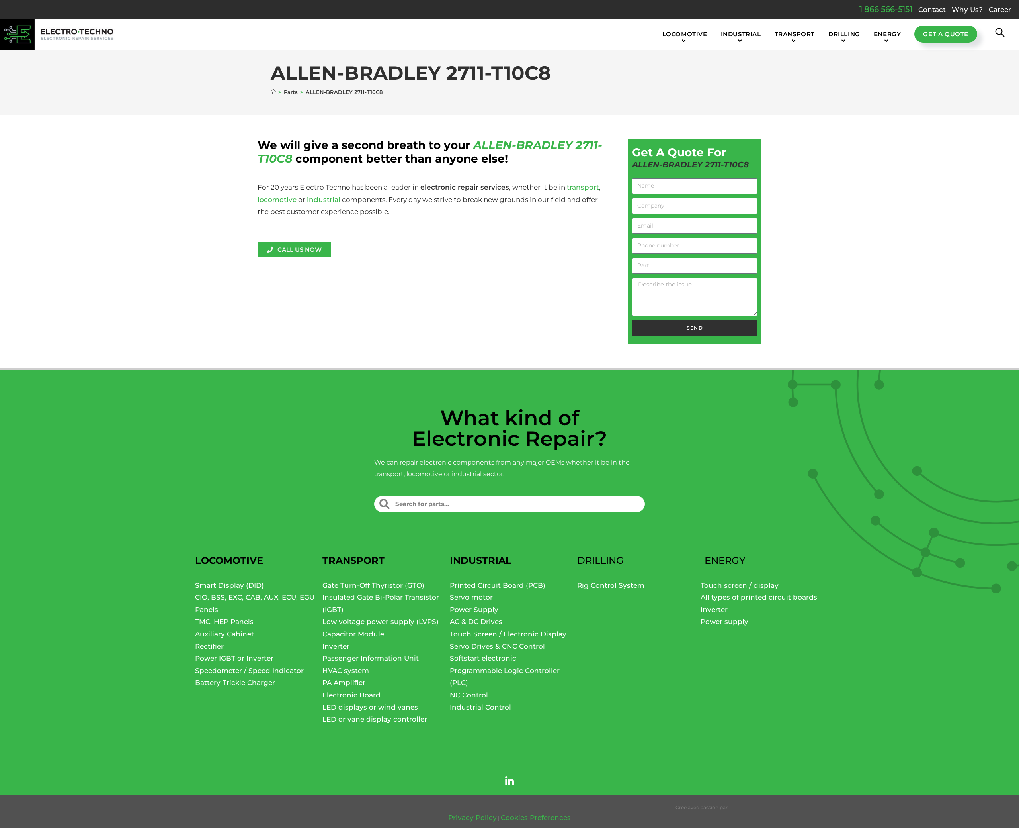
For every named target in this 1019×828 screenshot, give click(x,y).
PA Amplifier (343, 683)
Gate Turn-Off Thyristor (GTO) (373, 585)
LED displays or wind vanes (370, 707)
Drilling (600, 560)
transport (583, 187)
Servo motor (471, 597)
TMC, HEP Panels (224, 622)
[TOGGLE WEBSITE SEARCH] (1000, 34)
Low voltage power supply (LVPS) (380, 622)
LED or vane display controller (374, 719)
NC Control (469, 695)
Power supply (724, 622)
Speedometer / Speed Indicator (249, 671)
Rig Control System (610, 585)
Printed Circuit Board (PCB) (497, 585)
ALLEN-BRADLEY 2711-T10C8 (344, 92)
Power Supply (474, 610)
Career (1000, 10)
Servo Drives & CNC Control (497, 646)
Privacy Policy (472, 818)
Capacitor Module (353, 634)
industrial (323, 200)
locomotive (277, 200)
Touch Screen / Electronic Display (508, 634)
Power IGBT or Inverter (234, 658)
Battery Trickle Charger (235, 683)
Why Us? (967, 10)
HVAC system (345, 671)
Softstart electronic (483, 658)
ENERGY (725, 560)
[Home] (273, 92)
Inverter (335, 646)
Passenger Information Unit (370, 658)
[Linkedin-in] (509, 781)
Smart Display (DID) (229, 585)
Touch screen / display (740, 585)
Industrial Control (480, 707)
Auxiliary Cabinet (224, 634)
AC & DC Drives (476, 622)
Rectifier (209, 646)
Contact (932, 10)
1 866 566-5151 (885, 9)
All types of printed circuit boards (759, 597)
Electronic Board (351, 695)
